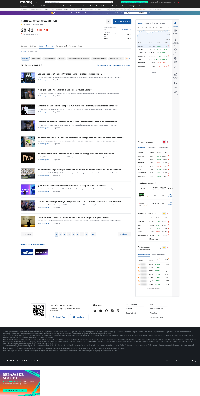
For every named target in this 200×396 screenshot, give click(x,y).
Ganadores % (152, 147)
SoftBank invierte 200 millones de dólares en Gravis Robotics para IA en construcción (77, 122)
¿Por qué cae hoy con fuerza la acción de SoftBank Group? (65, 90)
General (24, 46)
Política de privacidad (172, 361)
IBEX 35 (140, 46)
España (47, 9)
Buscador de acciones (119, 6)
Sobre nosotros (131, 304)
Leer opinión (170, 195)
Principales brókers (146, 183)
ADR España (98, 9)
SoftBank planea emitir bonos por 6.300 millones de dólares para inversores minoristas (78, 106)
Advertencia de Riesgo (189, 361)
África (127, 9)
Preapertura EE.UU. (56, 9)
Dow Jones (141, 56)
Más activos (141, 147)
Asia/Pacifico (120, 9)
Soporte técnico (131, 313)
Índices (140, 23)
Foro (80, 46)
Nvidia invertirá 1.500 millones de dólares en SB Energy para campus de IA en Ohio (76, 154)
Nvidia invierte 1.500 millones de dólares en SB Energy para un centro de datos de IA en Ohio (81, 138)
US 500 (140, 49)
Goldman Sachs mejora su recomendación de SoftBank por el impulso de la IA (73, 217)
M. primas (148, 23)
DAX (139, 59)
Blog (151, 304)
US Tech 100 (142, 52)
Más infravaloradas (144, 254)
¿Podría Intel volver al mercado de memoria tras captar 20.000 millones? (72, 185)
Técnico (72, 46)
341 (93, 234)
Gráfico (33, 46)
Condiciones (158, 361)
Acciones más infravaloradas (144, 248)
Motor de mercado (145, 142)
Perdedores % (163, 147)
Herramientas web (156, 317)
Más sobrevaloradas (158, 254)
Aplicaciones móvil (156, 309)
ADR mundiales (88, 9)
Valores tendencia (145, 213)
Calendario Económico (102, 6)
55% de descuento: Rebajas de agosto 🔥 (134, 2)
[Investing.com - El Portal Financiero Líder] (28, 2)
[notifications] (175, 2)
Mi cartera (153, 313)
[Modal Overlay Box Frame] (20, 383)
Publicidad (129, 309)
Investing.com (44, 80)
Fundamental (61, 46)
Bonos (156, 23)
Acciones (24, 9)
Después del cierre (69, 9)
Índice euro (141, 66)
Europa (112, 9)
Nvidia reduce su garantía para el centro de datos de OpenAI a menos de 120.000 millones (79, 169)
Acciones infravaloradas (155, 9)
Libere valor (125, 29)
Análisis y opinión (33, 51)
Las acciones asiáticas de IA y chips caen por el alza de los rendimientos (71, 74)
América (106, 9)
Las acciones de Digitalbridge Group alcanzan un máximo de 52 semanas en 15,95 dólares (79, 201)
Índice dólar (141, 62)
